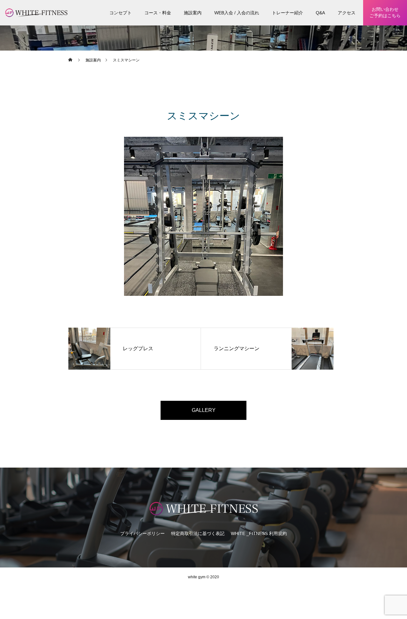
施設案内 (193, 12)
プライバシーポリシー (142, 533)
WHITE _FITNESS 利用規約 (259, 533)
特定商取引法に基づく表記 (197, 533)
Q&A (320, 12)
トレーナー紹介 (287, 12)
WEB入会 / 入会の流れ (236, 12)
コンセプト (120, 12)
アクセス (346, 12)
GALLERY (204, 410)
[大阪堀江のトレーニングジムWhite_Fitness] (203, 508)
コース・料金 (157, 12)
